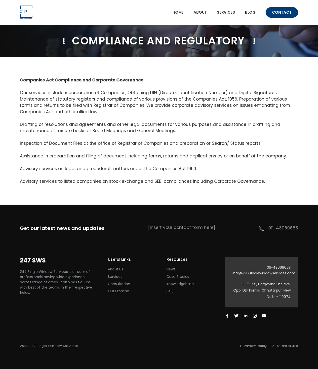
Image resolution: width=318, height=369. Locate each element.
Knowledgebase (180, 283)
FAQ (169, 291)
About (200, 12)
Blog (250, 12)
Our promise (118, 291)
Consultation (119, 283)
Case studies (177, 276)
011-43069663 (283, 228)
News (170, 269)
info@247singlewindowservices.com (264, 273)
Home (178, 12)
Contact (282, 12)
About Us (115, 269)
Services (226, 12)
